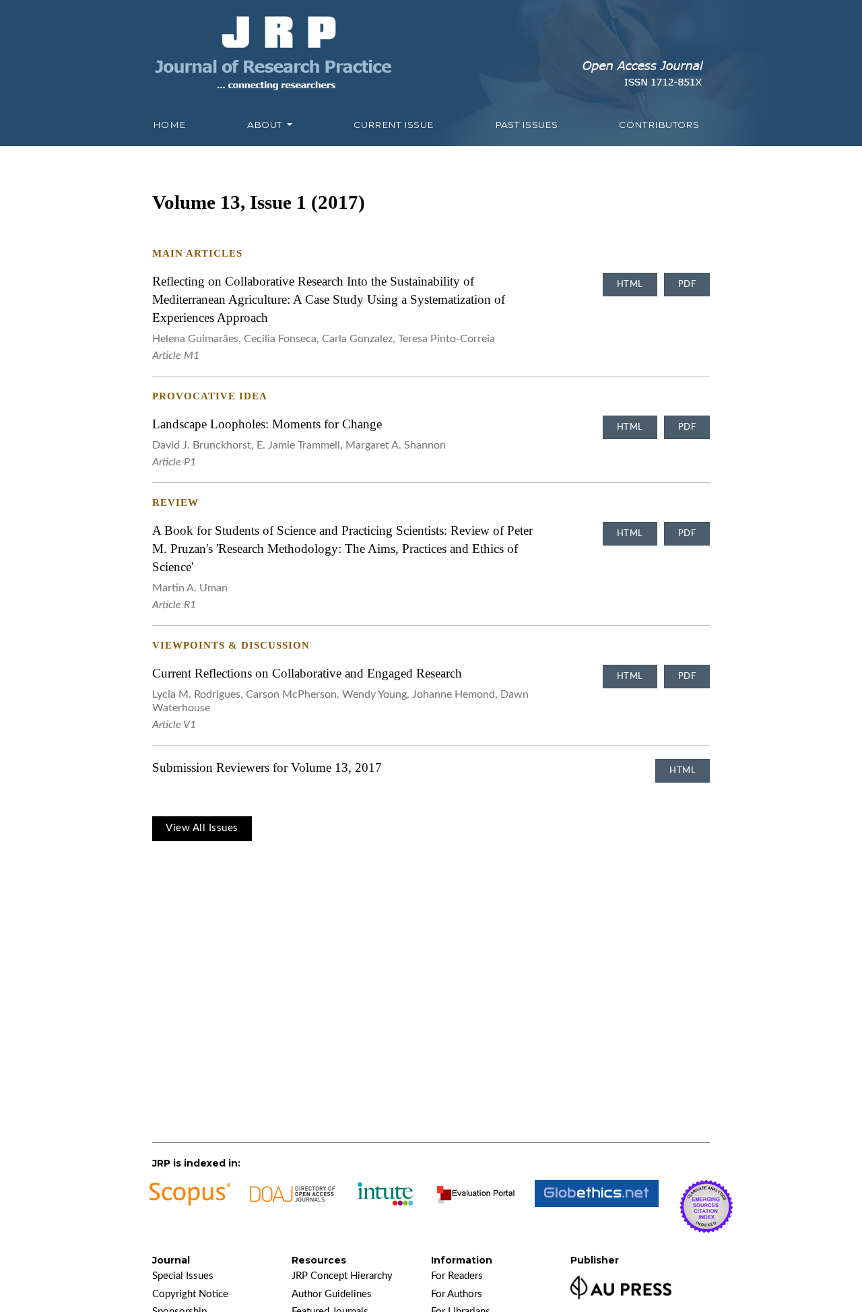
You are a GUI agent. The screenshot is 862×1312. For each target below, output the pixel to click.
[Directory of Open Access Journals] (293, 1207)
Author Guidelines (332, 1294)
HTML (630, 284)
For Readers (457, 1276)
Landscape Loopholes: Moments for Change (267, 424)
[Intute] (386, 1207)
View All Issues (202, 828)
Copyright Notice (190, 1294)
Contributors (659, 124)
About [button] (266, 124)
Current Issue (393, 124)
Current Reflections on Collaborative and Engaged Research (307, 673)
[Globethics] (597, 1207)
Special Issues (182, 1276)
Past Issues (526, 124)
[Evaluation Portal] (476, 1207)
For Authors (456, 1294)
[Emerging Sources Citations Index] (706, 1207)
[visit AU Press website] (620, 1285)
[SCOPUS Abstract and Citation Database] (189, 1207)
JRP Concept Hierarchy (342, 1276)
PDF (687, 284)
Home (169, 124)
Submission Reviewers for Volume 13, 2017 (267, 767)
